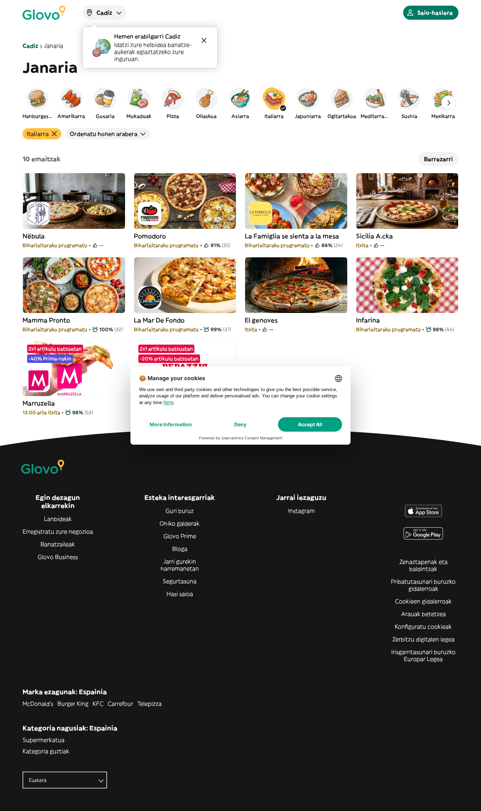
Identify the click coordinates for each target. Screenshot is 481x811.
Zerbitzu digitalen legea (423, 639)
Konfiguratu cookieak (423, 626)
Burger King (72, 703)
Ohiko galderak (180, 523)
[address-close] (204, 40)
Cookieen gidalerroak (423, 601)
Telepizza (149, 703)
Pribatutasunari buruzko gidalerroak (423, 585)
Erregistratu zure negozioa (58, 531)
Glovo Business (58, 556)
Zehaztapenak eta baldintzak (423, 565)
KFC (98, 703)
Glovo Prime (179, 536)
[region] (240, 103)
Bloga (179, 548)
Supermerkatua (43, 739)
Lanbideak (58, 518)
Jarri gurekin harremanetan (180, 565)
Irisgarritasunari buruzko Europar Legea (423, 655)
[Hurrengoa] (449, 103)
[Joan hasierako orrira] (44, 13)
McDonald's (38, 703)
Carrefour (120, 703)
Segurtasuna (179, 581)
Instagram (301, 510)
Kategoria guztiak (46, 751)
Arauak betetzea (423, 613)
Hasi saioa (180, 593)
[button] (37, 103)
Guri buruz (179, 510)
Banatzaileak (57, 544)
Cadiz (30, 45)
